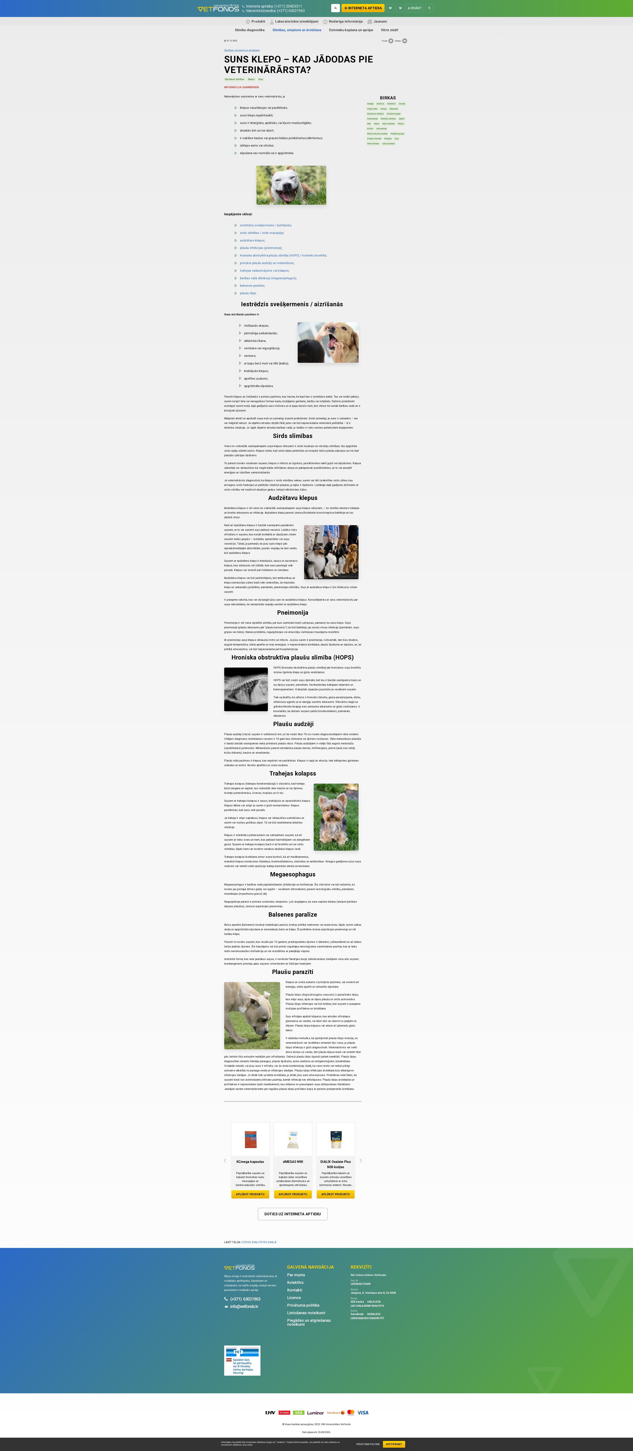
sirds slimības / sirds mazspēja (261, 233)
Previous (225, 1160)
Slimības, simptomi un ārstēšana (296, 30)
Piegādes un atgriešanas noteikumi (309, 1322)
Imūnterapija (372, 119)
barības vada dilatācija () (268, 278)
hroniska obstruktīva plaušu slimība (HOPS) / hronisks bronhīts (283, 255)
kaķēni (402, 119)
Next (360, 1160)
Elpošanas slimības (234, 79)
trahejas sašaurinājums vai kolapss (264, 270)
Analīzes (380, 104)
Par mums (296, 1275)
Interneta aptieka (365, 8)
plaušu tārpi (248, 293)
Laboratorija (381, 129)
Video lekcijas (373, 144)
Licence (294, 1298)
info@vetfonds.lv (244, 1306)
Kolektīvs (295, 1283)
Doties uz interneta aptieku (293, 1214)
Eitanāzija (394, 109)
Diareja (384, 109)
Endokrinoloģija (393, 114)
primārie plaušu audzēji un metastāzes (267, 263)
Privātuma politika (368, 1444)
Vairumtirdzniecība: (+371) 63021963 (275, 11)
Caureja (402, 104)
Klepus (251, 79)
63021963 (245, 1299)
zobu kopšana (388, 144)
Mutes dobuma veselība (377, 134)
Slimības (388, 139)
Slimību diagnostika (250, 30)
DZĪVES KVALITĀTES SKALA (259, 1242)
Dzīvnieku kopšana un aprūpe (351, 30)
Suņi (260, 79)
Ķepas (376, 124)
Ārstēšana (391, 104)
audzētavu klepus (252, 240)
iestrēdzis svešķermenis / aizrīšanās (265, 225)
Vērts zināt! (389, 30)
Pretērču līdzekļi (374, 139)
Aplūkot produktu (250, 1194)
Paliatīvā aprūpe (397, 134)
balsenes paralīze (252, 285)
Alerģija (370, 104)
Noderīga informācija (346, 21)
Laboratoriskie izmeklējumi (296, 21)
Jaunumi (380, 21)
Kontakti (294, 1290)
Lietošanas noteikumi (306, 1313)
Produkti (258, 21)
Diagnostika (372, 109)
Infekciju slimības (388, 119)
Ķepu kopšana (388, 124)
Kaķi (369, 124)
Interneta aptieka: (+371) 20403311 (274, 6)
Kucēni (370, 129)
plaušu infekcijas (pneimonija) (261, 248)
